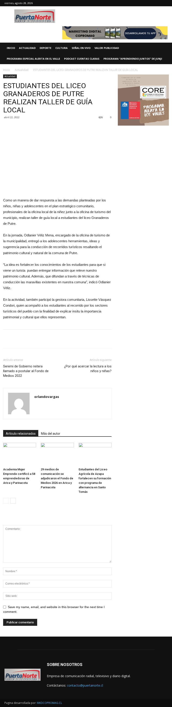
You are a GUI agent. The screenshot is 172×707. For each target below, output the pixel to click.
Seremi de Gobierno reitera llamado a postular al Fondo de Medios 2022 (26, 371)
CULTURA (61, 48)
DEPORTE (45, 48)
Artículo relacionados (21, 433)
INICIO (11, 48)
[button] (166, 48)
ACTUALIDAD (27, 48)
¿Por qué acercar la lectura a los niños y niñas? (88, 368)
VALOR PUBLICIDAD (107, 48)
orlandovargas (46, 396)
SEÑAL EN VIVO (81, 48)
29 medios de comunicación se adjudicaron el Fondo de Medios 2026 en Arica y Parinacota (57, 478)
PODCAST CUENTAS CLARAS (81, 58)
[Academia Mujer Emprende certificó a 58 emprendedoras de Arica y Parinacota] (19, 454)
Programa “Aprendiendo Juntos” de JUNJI (132, 58)
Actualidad (21, 70)
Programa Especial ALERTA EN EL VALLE (33, 58)
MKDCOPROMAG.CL (49, 703)
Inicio (6, 70)
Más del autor (50, 433)
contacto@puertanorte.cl (85, 685)
